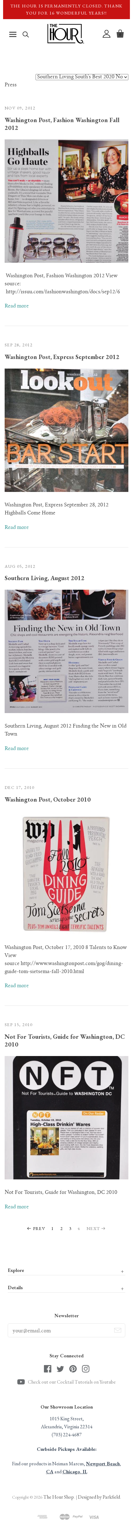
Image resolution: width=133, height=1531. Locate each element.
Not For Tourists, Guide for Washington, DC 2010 (65, 1040)
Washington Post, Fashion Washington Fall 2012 (62, 124)
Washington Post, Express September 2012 (62, 357)
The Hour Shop (58, 1497)
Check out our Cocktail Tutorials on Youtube (72, 1382)
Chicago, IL (74, 1471)
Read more (17, 306)
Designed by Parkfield (99, 1497)
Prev (39, 1228)
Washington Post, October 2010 (48, 799)
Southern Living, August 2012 (44, 578)
